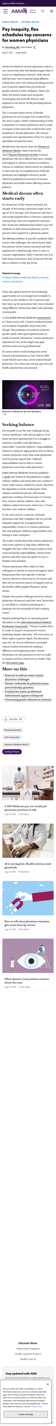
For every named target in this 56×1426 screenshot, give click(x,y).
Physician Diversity (12, 730)
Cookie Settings (26, 1414)
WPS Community (11, 737)
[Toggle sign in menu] (51, 11)
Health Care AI (28, 1359)
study (7, 477)
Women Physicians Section (23, 154)
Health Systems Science (28, 1354)
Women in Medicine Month (16, 744)
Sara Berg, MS (12, 47)
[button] (29, 3)
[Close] (48, 1384)
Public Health (10, 22)
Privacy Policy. (37, 1406)
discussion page (15, 662)
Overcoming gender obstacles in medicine (28, 699)
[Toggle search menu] (42, 11)
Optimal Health (30, 22)
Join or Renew (33, 11)
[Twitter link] (34, 47)
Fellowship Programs (28, 1348)
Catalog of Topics (11, 751)
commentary (44, 317)
